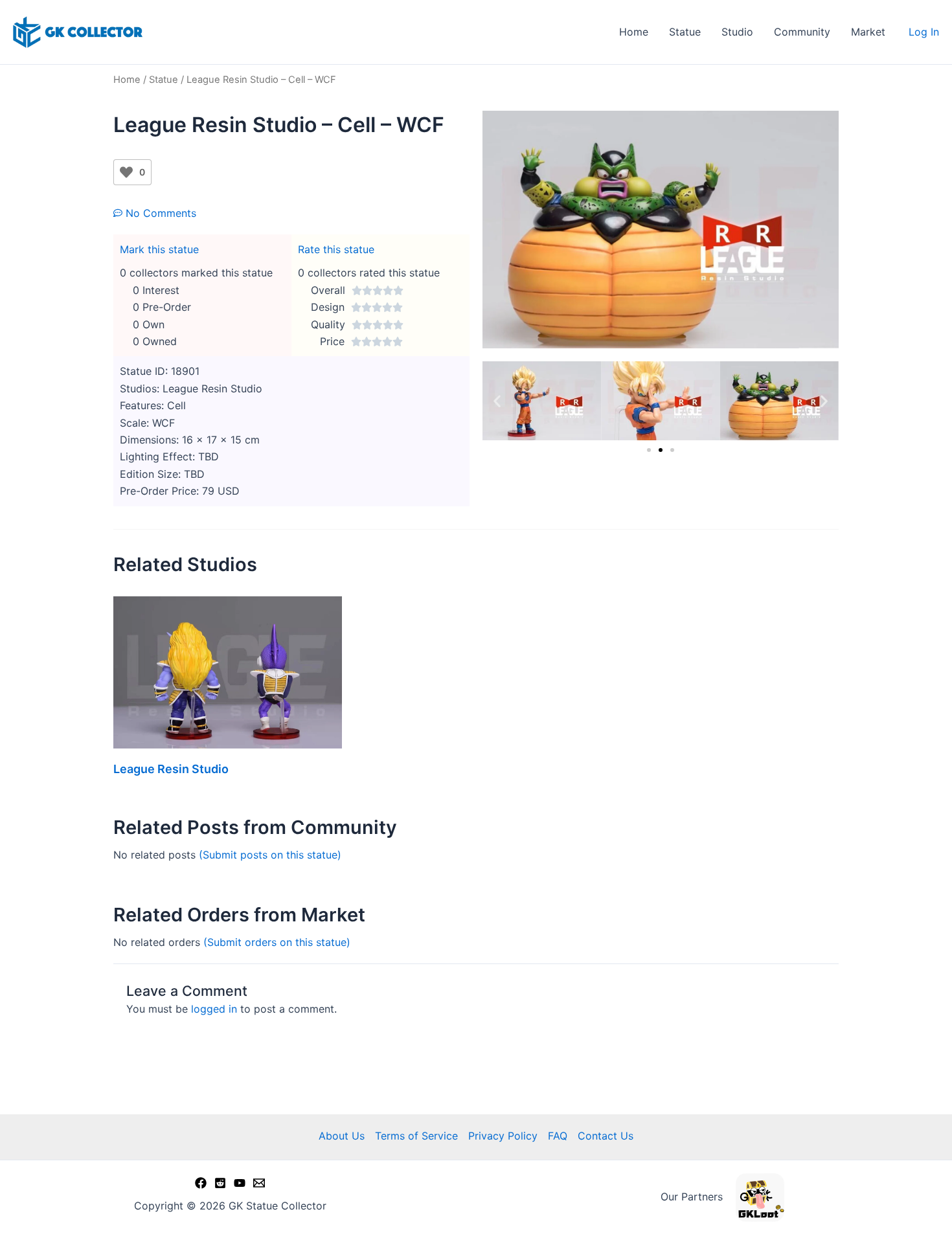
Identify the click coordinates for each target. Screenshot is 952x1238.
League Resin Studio (171, 769)
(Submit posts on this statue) (270, 854)
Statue (685, 31)
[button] (497, 400)
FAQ (557, 1135)
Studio (737, 31)
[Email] (259, 1183)
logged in (214, 1008)
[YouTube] (239, 1183)
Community (802, 31)
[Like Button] (126, 172)
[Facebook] (201, 1183)
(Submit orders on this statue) (276, 942)
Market (868, 31)
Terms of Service (416, 1135)
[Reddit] (220, 1183)
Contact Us (605, 1135)
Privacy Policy (503, 1135)
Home (633, 31)
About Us (342, 1135)
